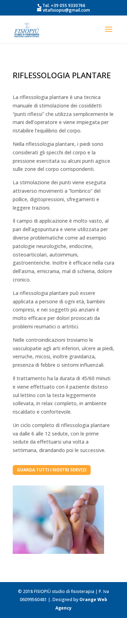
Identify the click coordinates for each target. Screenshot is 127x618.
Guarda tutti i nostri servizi (51, 470)
